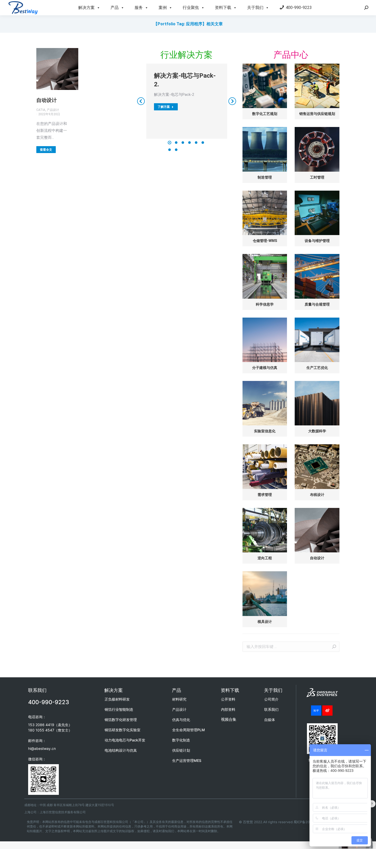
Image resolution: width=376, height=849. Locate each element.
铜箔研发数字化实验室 (122, 730)
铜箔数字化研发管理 (121, 719)
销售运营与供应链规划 (317, 114)
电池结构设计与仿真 (121, 750)
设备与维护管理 (317, 241)
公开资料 (228, 699)
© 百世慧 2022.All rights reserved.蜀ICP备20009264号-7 (283, 822)
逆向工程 (265, 558)
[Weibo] (327, 710)
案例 (163, 7)
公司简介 (271, 699)
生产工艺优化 (317, 368)
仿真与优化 (181, 719)
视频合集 (228, 719)
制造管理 (265, 177)
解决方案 (86, 7)
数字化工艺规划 (264, 114)
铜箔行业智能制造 (119, 709)
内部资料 (228, 709)
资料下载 (223, 7)
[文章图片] (264, 86)
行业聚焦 (191, 7)
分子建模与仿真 (264, 368)
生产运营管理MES (186, 760)
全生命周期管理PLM (188, 730)
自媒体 (269, 719)
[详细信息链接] (57, 69)
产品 (114, 7)
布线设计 (317, 495)
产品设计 (179, 709)
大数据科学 (317, 431)
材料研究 (179, 699)
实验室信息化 (264, 431)
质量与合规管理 (317, 304)
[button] (169, 142)
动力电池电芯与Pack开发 (125, 740)
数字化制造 (181, 740)
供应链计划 (181, 750)
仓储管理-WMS (265, 241)
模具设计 (265, 622)
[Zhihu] (316, 710)
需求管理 (265, 495)
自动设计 (46, 100)
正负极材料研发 (117, 699)
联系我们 (271, 709)
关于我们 (255, 7)
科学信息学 (265, 304)
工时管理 (317, 177)
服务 (139, 7)
